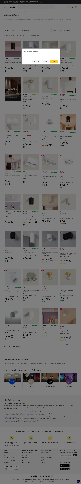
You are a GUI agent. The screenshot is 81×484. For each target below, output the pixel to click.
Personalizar (36, 61)
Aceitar (54, 61)
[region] (41, 56)
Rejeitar (45, 61)
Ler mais (28, 58)
